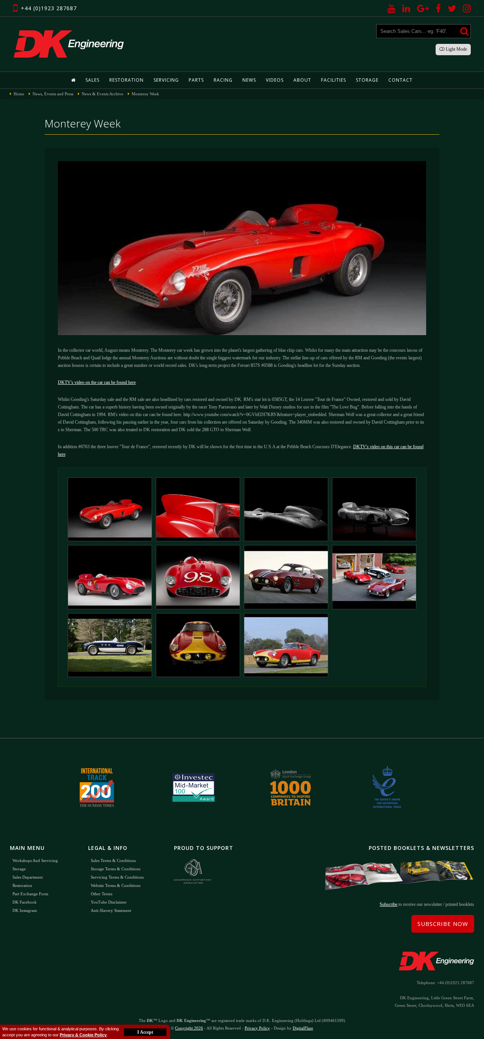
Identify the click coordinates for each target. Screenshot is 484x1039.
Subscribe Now (442, 923)
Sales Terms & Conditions (113, 860)
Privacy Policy (257, 1028)
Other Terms (101, 893)
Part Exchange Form (30, 893)
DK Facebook (24, 902)
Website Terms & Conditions (115, 885)
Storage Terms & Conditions (115, 869)
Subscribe (388, 904)
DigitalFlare (303, 1028)
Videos (275, 80)
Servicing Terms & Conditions (117, 877)
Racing (223, 80)
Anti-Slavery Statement (111, 910)
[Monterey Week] (110, 509)
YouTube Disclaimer (109, 902)
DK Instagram (24, 910)
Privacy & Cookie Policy (83, 1035)
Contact (400, 80)
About (302, 80)
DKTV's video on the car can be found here (97, 382)
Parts (196, 80)
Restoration (126, 80)
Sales (92, 80)
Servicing (166, 80)
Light (456, 49)
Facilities (333, 80)
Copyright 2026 (189, 1028)
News (249, 80)
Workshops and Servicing (35, 860)
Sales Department (27, 877)
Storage (367, 80)
